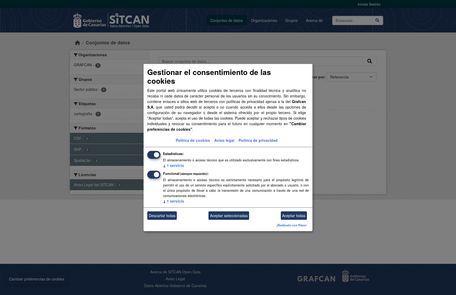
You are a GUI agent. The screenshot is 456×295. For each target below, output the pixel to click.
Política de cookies (193, 140)
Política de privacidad (258, 140)
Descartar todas (162, 215)
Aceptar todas (293, 215)
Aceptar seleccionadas (229, 215)
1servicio (173, 165)
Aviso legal (224, 140)
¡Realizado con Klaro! (292, 225)
